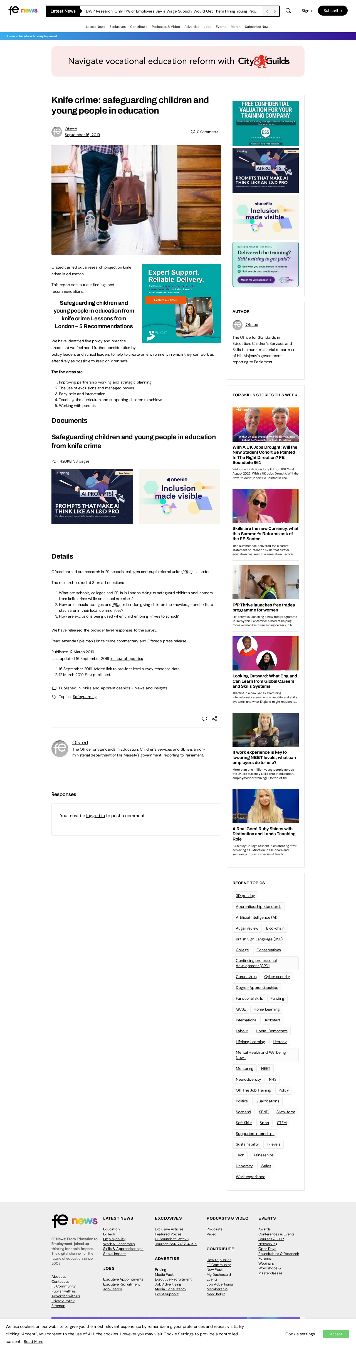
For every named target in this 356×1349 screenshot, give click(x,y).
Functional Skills (249, 998)
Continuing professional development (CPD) (256, 963)
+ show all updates (126, 658)
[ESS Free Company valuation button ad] (266, 122)
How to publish (219, 1259)
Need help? (216, 1294)
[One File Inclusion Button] (179, 521)
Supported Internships (255, 1133)
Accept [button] (336, 1334)
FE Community (63, 1286)
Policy (284, 1090)
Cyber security (277, 976)
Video (211, 1234)
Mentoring (244, 1068)
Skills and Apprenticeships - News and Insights (125, 688)
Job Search (112, 1289)
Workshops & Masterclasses (270, 1271)
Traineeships (263, 1155)
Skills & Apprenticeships (123, 1248)
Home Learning (267, 1009)
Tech (240, 1155)
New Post (214, 1269)
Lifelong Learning (250, 1041)
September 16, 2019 (82, 134)
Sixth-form (285, 1111)
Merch (236, 26)
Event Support (167, 1294)
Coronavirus (246, 976)
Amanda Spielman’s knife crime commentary (100, 640)
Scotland (243, 1111)
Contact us (60, 1281)
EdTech (109, 1234)
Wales (266, 1165)
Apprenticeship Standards (258, 906)
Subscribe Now (256, 26)
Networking (267, 1244)
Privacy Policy (63, 1301)
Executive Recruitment (121, 1284)
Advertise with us (65, 1296)
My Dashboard (219, 1274)
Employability (114, 1239)
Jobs (207, 26)
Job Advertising (168, 1284)
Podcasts (214, 1229)
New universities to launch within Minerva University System (139, 11)
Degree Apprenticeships (257, 987)
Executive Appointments (123, 1279)
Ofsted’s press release (166, 640)
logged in (95, 816)
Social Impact (114, 1253)
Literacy (280, 1041)
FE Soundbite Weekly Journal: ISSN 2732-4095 (176, 1241)
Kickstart (272, 1020)
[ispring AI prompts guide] (92, 521)
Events (221, 26)
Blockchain (275, 928)
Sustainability (247, 1144)
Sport (264, 1122)
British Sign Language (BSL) (259, 939)
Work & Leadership (119, 1244)
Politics (242, 1101)
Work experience (250, 1176)
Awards (264, 1229)
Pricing (160, 1269)
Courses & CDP (271, 1239)
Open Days (267, 1248)
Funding (277, 998)
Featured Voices (168, 1234)
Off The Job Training (253, 1090)
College (242, 949)
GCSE (241, 1009)
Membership (217, 1289)
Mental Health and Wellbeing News (261, 1055)
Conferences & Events (276, 1234)
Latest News (95, 26)
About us (58, 1276)
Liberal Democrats (272, 1030)
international (246, 1020)
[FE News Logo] (23, 10)
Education (111, 1229)
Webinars (266, 1263)
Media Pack (164, 1274)
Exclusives (118, 26)
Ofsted (71, 128)
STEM (282, 1122)
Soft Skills (244, 1122)
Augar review (247, 928)
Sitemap (58, 1305)
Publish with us (63, 1291)
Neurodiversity (248, 1079)
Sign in (307, 10)
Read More (33, 1341)
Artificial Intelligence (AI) (256, 917)
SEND (264, 1111)
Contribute (138, 26)
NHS (272, 1079)
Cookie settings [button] (300, 1334)
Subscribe (333, 10)
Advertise (191, 26)
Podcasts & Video (166, 26)
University (244, 1165)
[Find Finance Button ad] (266, 263)
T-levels (273, 1144)
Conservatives (268, 949)
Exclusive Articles (169, 1229)
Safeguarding (85, 696)
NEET (265, 1068)
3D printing (245, 895)
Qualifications (267, 1101)
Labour (242, 1030)
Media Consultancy (170, 1289)
